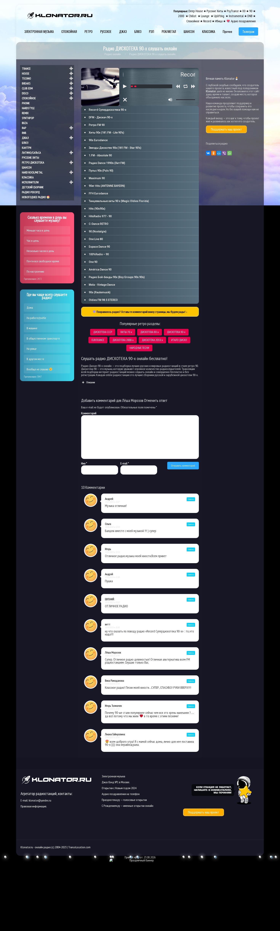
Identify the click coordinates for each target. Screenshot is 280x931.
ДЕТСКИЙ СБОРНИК (33, 187)
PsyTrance (233, 11)
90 (250, 11)
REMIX (25, 113)
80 (244, 11)
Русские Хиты (215, 11)
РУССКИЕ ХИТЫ (30, 157)
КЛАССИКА (28, 177)
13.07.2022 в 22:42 (112, 708)
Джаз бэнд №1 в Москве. (116, 782)
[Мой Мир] (219, 153)
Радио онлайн (113, 54)
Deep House (196, 11)
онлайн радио (43, 847)
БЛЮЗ (25, 143)
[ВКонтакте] (208, 153)
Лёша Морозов (132, 400)
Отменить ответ (155, 400)
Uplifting (219, 16)
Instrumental (236, 16)
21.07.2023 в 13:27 (112, 501)
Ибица (218, 21)
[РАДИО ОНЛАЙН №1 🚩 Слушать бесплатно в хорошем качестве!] (60, 15)
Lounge (205, 16)
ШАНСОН (27, 167)
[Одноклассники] (213, 153)
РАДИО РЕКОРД (31, 192)
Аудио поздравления (243, 21)
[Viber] (224, 153)
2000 (181, 16)
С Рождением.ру (111, 806)
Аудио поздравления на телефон (121, 794)
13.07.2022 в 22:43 (112, 655)
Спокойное (192, 21)
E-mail (124, 463)
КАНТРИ (26, 147)
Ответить (191, 499)
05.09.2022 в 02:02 (112, 602)
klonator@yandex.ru (40, 800)
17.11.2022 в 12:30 (112, 577)
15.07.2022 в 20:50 (112, 627)
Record (207, 21)
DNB (249, 16)
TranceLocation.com (79, 847)
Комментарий (88, 413)
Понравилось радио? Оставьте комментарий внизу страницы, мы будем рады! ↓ (141, 312)
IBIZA (25, 123)
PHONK (26, 103)
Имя (84, 463)
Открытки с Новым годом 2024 (119, 788)
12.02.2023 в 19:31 (112, 552)
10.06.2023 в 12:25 (112, 527)
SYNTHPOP (28, 118)
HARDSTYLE (28, 108)
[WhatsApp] (229, 153)
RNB (24, 133)
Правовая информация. (34, 806)
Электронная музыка (113, 776)
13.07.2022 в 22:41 (112, 737)
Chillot (193, 16)
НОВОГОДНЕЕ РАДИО (34, 197)
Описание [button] (90, 382)
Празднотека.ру (111, 800)
